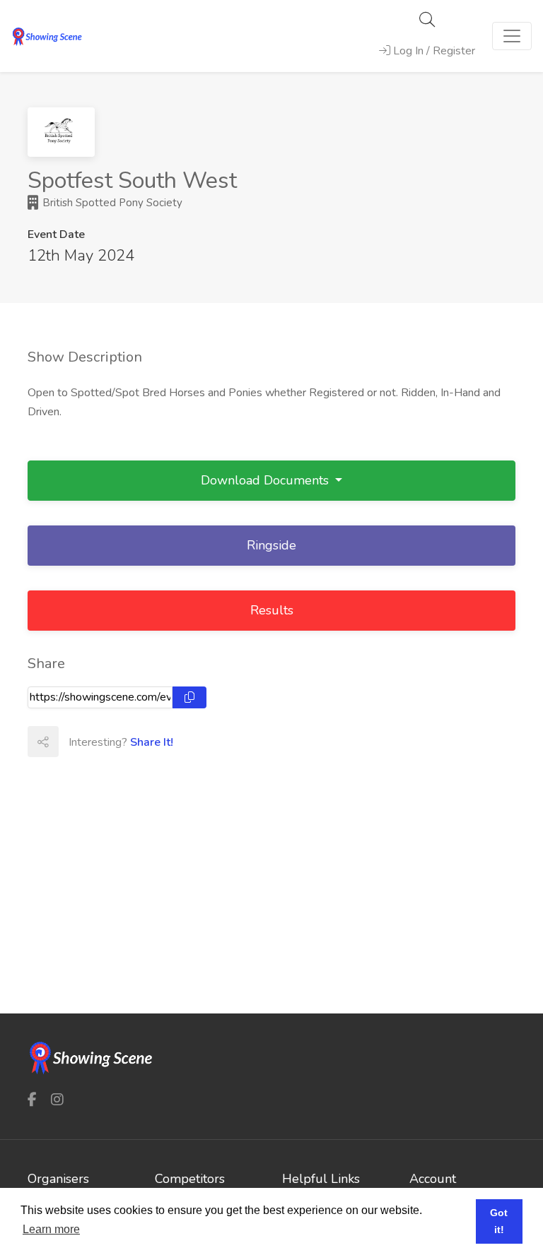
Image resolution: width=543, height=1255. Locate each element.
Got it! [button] (499, 1221)
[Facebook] (32, 1099)
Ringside (271, 545)
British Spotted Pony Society (111, 203)
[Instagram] (57, 1099)
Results (271, 610)
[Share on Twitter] (104, 741)
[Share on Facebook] (73, 741)
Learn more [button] (51, 1229)
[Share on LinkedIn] (135, 741)
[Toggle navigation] (512, 36)
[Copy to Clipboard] (189, 697)
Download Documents (266, 480)
